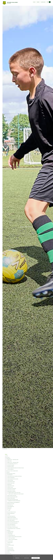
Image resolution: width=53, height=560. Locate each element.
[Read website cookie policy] (17, 558)
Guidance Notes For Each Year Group (14, 492)
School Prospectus (10, 469)
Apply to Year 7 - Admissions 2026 (12, 462)
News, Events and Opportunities (12, 499)
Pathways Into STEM (10, 503)
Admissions (8, 458)
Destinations (9, 484)
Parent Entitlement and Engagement (13, 502)
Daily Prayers (10, 533)
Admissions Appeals (10, 465)
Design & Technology (10, 550)
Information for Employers (11, 488)
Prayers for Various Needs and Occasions (14, 536)
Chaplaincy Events (10, 531)
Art (7, 546)
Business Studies (10, 547)
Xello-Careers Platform (11, 520)
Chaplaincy (8, 530)
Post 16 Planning (10, 505)
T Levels (8, 514)
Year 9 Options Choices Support (12, 527)
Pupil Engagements (10, 506)
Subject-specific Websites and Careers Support (16, 493)
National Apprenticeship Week (12, 496)
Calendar (8, 472)
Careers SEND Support (11, 481)
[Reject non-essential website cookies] (26, 558)
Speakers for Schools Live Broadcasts (14, 500)
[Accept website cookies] (35, 558)
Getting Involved (10, 487)
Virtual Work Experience (11, 516)
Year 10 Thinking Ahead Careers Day (13, 521)
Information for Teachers (11, 491)
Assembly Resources (11, 535)
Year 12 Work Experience (11, 524)
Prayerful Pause (9, 542)
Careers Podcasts (10, 480)
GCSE (9, 510)
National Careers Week (11, 498)
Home (7, 455)
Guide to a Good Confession (12, 539)
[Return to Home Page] (10, 3)
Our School (7, 457)
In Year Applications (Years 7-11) (12, 463)
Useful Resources (10, 532)
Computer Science (10, 549)
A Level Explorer (10, 474)
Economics (9, 553)
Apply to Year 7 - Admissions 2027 (12, 459)
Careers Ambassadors (10, 477)
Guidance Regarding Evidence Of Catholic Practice (15, 467)
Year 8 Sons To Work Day (11, 525)
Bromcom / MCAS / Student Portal (12, 470)
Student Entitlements (10, 513)
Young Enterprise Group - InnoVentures (13, 528)
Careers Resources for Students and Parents (14, 476)
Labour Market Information (11, 495)
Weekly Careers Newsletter (11, 517)
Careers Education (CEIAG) (11, 473)
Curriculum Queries (10, 545)
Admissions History (10, 466)
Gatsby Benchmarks (10, 485)
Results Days (9, 507)
